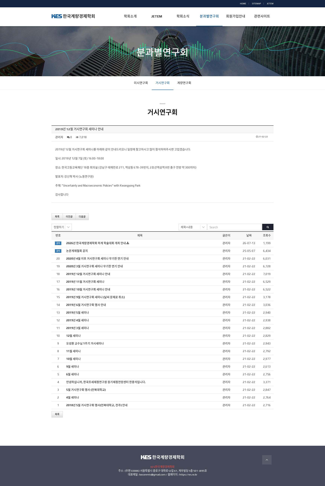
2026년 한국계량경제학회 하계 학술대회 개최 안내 (96, 243)
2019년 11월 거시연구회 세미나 (85, 281)
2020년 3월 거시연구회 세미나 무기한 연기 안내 (94, 266)
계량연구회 (184, 83)
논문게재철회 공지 (77, 250)
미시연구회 (141, 83)
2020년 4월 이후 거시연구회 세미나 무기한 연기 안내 (97, 258)
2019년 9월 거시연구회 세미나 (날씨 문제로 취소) (95, 297)
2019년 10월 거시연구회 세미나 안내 (88, 289)
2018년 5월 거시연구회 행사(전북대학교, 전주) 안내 (97, 405)
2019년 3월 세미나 (77, 328)
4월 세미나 (72, 397)
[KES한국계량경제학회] (73, 16)
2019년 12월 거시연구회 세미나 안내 (88, 274)
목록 (57, 216)
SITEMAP (256, 3)
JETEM (270, 3)
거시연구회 (163, 83)
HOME (243, 3)
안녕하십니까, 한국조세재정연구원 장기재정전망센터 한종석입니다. (106, 382)
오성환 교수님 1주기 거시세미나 (85, 343)
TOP (267, 460)
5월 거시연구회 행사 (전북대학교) (86, 389)
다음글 (82, 216)
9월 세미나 (72, 366)
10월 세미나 (73, 358)
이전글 (69, 216)
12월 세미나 (73, 335)
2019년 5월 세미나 (77, 312)
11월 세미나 (73, 351)
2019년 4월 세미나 (77, 320)
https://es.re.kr (188, 474)
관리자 (59, 137)
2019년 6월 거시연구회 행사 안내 (86, 304)
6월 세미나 (72, 374)
